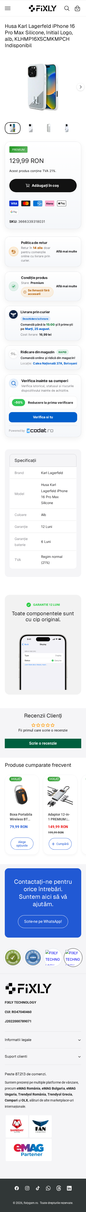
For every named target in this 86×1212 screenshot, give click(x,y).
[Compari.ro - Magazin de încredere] (13, 957)
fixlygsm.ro (31, 1203)
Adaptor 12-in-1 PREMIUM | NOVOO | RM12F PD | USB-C (59, 817)
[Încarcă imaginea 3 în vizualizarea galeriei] (49, 128)
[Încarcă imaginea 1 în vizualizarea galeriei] (13, 128)
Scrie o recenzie (43, 743)
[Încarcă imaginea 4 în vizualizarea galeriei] (67, 128)
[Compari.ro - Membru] (33, 957)
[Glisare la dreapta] (80, 87)
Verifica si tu (43, 417)
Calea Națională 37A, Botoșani (55, 363)
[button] (7, 8)
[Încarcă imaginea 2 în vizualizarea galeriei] (31, 128)
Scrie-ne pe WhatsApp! (43, 921)
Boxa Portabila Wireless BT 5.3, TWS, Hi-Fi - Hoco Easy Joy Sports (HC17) (22, 817)
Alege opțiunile (22, 843)
